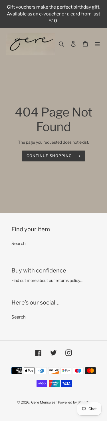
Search (18, 243)
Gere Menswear (44, 402)
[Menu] (97, 43)
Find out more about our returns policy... (46, 280)
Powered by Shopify (74, 402)
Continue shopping (49, 155)
